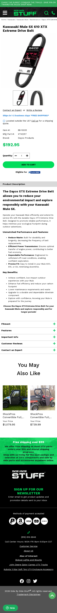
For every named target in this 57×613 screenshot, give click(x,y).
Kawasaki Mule (22, 20)
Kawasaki (11, 20)
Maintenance (35, 20)
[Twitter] (35, 581)
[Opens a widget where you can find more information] (10, 608)
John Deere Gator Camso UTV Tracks (28, 564)
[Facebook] (21, 581)
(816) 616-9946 (28, 537)
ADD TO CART (28, 164)
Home (3, 20)
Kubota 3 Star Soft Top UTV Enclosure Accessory (28, 569)
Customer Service (28, 546)
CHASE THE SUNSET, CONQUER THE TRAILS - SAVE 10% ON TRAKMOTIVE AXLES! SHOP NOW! (28, 3)
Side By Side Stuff (21, 591)
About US (28, 551)
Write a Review (34, 110)
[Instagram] (28, 581)
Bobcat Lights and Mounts (28, 560)
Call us (34, 121)
